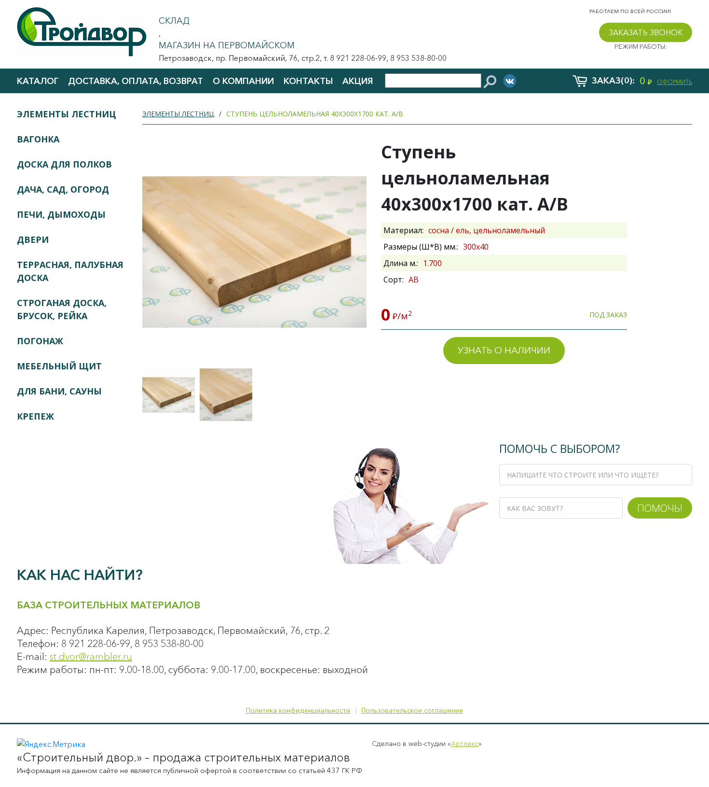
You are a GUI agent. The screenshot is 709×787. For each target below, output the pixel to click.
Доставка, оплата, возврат (135, 81)
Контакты (308, 81)
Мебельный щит (59, 366)
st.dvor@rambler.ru (91, 656)
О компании (243, 81)
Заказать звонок (645, 32)
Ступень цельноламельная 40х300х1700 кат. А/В (314, 113)
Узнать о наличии (504, 350)
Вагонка (38, 139)
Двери (33, 239)
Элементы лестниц (66, 114)
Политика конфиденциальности (298, 710)
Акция (357, 81)
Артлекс (464, 743)
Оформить (674, 81)
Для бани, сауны (59, 391)
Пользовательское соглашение (412, 710)
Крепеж (35, 416)
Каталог (37, 81)
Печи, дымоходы (61, 214)
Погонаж (40, 341)
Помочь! (659, 508)
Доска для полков (64, 164)
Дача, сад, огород (63, 189)
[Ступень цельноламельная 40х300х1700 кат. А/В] (168, 394)
